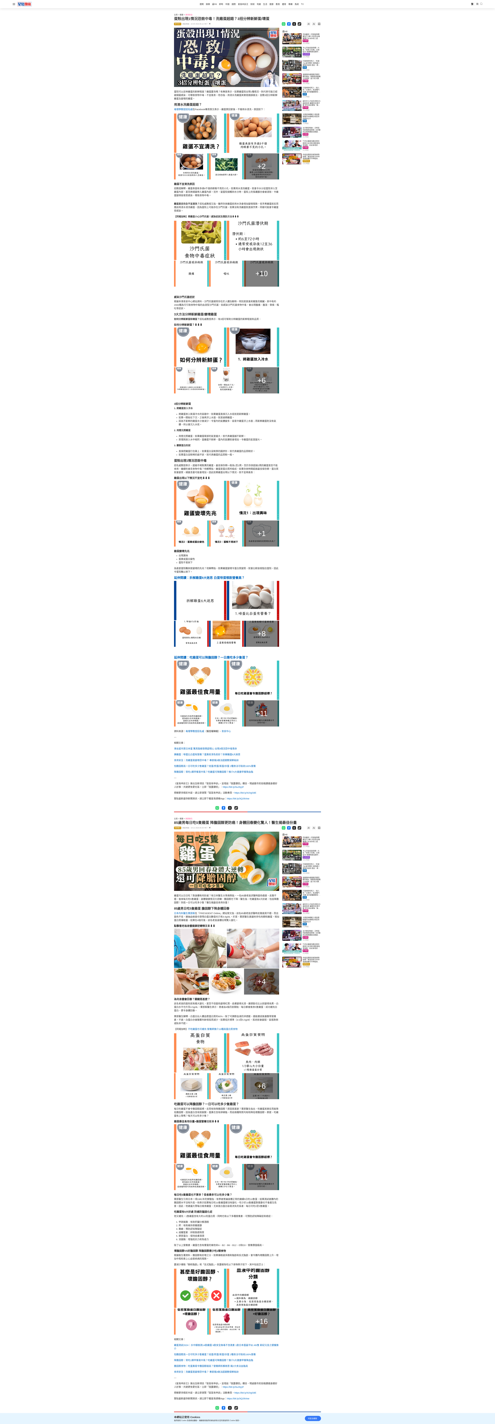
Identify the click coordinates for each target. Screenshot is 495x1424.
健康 (181, 15)
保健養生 (189, 819)
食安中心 (226, 731)
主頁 (176, 15)
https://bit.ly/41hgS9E (245, 793)
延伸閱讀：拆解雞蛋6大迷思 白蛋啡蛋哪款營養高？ (209, 577)
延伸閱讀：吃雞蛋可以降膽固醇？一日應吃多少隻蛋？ (211, 657)
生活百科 (306, 54)
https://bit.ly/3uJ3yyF (233, 787)
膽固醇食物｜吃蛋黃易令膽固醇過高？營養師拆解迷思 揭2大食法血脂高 (211, 1366)
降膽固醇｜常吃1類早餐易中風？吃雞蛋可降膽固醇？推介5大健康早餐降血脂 (213, 772)
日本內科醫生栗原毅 (184, 913)
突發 (304, 67)
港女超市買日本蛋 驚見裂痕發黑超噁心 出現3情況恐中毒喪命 (205, 748)
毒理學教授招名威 (183, 109)
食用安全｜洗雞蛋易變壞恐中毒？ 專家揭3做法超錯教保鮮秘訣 (206, 760)
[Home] (24, 4)
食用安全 (189, 15)
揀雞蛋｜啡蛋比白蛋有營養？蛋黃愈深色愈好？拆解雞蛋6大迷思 (207, 754)
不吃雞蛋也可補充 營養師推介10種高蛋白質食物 (213, 1029)
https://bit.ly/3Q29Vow (238, 798)
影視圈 (305, 41)
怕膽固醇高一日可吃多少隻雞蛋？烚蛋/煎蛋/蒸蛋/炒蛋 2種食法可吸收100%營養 (215, 766)
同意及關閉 (312, 1418)
